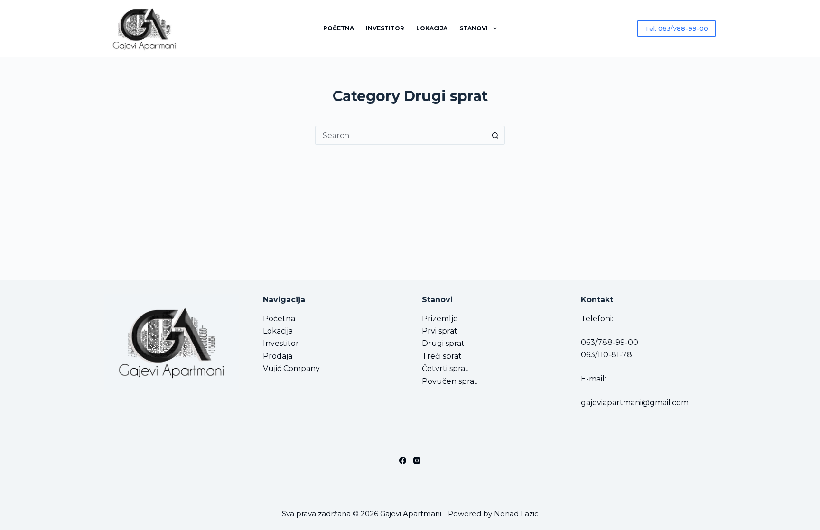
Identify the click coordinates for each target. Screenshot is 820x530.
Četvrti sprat (445, 368)
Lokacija (431, 28)
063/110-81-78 (606, 354)
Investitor (385, 28)
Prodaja (277, 356)
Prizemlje (440, 318)
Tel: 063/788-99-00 (676, 28)
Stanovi (473, 28)
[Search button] (495, 135)
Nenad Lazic (516, 513)
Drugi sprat (443, 343)
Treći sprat (442, 356)
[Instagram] (416, 460)
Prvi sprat (439, 330)
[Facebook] (402, 460)
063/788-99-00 (609, 342)
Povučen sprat (449, 381)
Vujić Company (291, 368)
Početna (338, 28)
